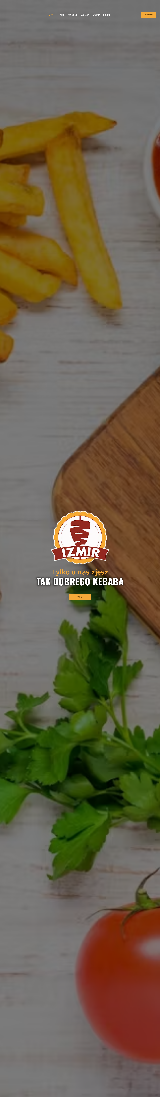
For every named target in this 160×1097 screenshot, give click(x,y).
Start (52, 14)
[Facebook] (6, 3)
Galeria (96, 14)
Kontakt (107, 14)
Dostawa (85, 14)
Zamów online (149, 14)
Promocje (72, 14)
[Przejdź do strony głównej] (80, 537)
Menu (62, 14)
